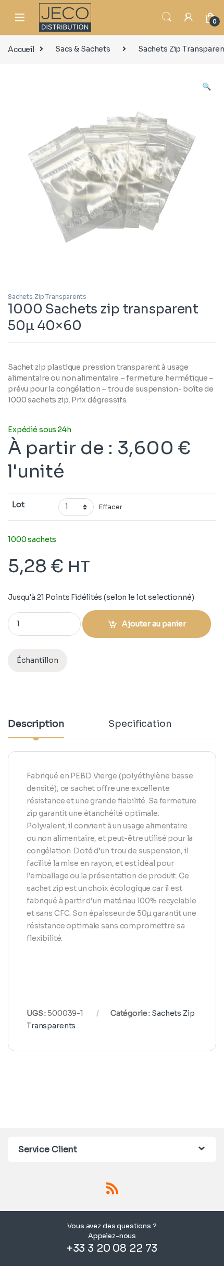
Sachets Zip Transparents (47, 296)
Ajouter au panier (154, 623)
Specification (139, 724)
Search (166, 17)
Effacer (110, 507)
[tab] (36, 728)
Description (36, 724)
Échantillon (37, 660)
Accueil (21, 49)
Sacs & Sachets (82, 49)
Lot (18, 504)
